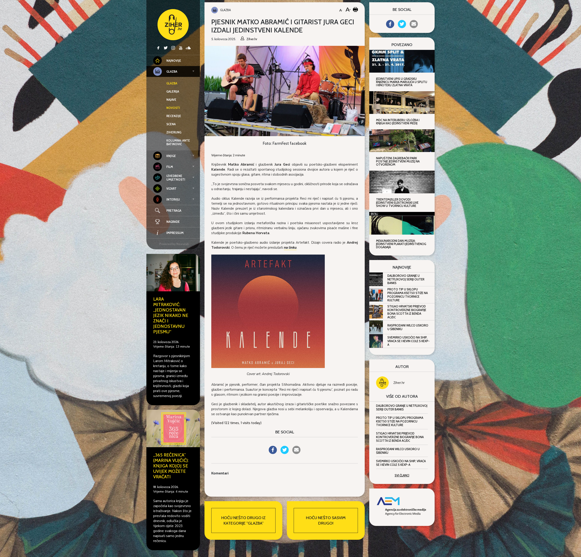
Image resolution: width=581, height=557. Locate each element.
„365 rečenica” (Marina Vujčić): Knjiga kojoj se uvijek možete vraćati (171, 465)
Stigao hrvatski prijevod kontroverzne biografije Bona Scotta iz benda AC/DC (406, 311)
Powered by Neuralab (174, 244)
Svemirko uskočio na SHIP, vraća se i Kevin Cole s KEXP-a (408, 341)
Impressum (175, 233)
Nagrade (173, 221)
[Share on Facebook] (273, 452)
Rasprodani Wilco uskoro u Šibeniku (407, 327)
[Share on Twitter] (285, 452)
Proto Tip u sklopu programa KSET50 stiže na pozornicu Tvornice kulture (407, 294)
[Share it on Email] (296, 452)
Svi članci (402, 475)
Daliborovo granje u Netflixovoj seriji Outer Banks (405, 279)
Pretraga (173, 210)
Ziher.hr (399, 382)
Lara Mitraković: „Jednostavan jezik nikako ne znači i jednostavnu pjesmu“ (170, 315)
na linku (290, 247)
